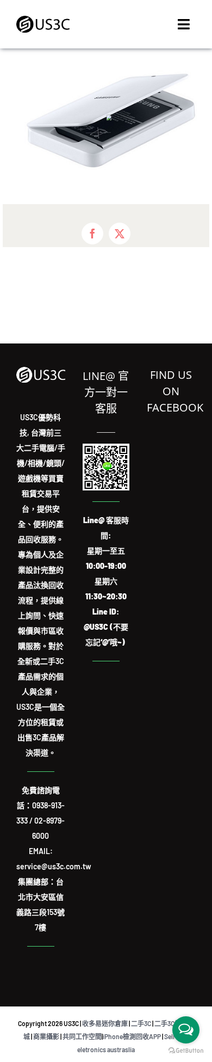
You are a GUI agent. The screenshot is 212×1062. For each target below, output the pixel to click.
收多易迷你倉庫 (105, 1023)
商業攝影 (46, 1036)
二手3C (141, 1023)
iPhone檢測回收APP (132, 1036)
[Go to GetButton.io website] (186, 1050)
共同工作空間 (82, 1036)
